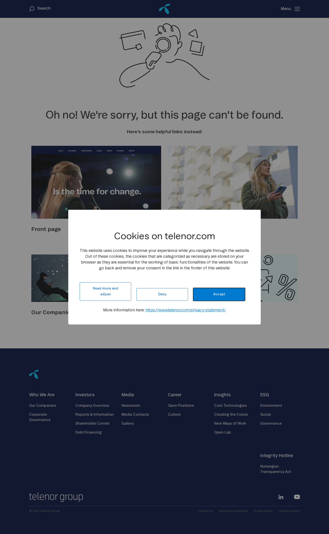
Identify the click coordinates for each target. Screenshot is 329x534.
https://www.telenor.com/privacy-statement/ (185, 310)
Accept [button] (219, 294)
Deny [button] (162, 294)
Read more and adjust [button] (105, 291)
